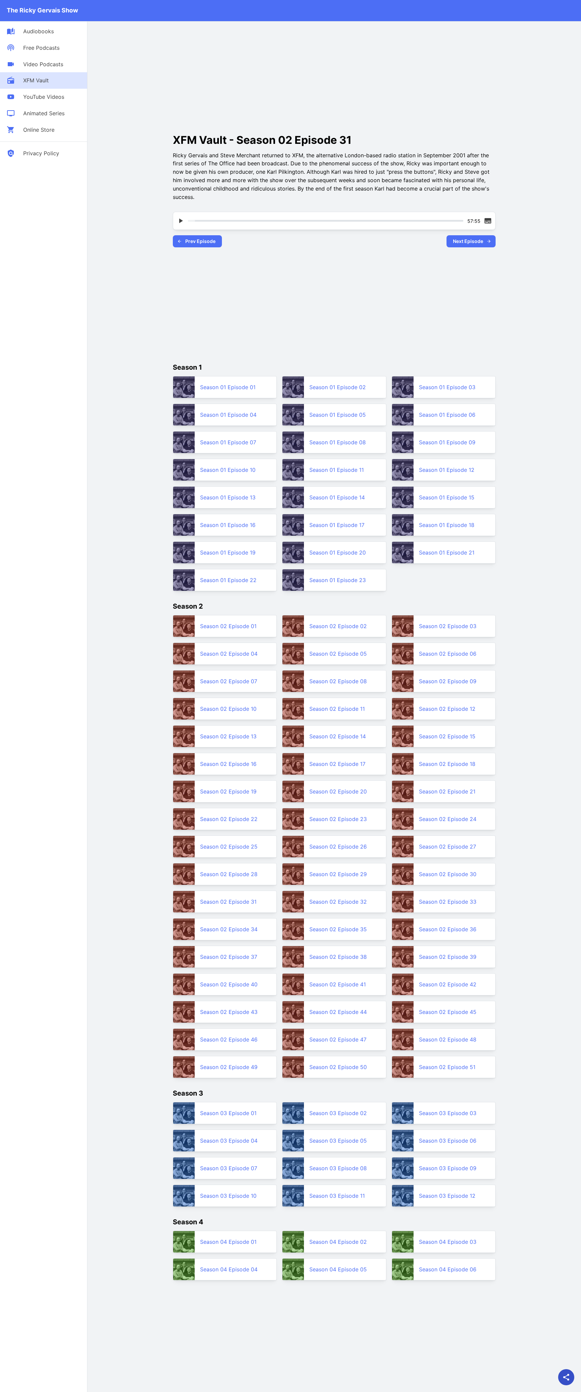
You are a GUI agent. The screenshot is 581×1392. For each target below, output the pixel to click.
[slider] (325, 221)
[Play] (180, 221)
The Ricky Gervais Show (42, 10)
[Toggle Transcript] (488, 221)
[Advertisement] (229, 75)
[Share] (566, 1377)
